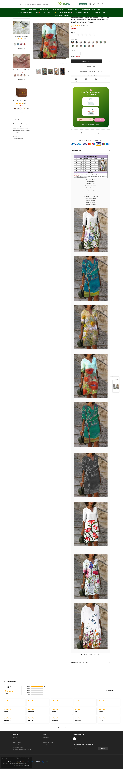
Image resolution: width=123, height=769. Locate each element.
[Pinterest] (76, 394)
